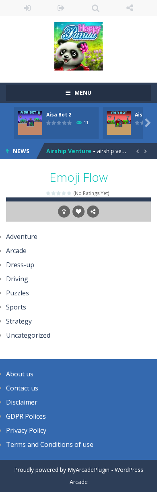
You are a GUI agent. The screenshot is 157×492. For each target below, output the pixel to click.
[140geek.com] (78, 46)
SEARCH (96, 8)
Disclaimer (21, 402)
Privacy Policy (26, 430)
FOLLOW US (130, 8)
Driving (17, 278)
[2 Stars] (53, 193)
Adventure (21, 236)
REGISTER (61, 8)
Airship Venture (68, 151)
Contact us (22, 388)
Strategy (19, 321)
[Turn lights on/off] (64, 212)
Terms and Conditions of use (49, 444)
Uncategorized (28, 335)
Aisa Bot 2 (58, 114)
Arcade (16, 250)
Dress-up (20, 264)
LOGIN (27, 8)
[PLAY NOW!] (30, 122)
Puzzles (17, 293)
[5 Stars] (69, 193)
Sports (16, 307)
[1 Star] (48, 193)
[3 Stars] (59, 193)
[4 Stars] (64, 193)
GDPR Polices (26, 416)
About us (19, 374)
